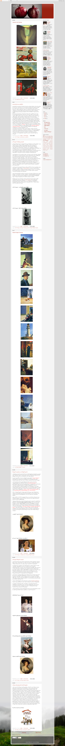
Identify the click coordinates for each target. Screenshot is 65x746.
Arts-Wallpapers (45, 154)
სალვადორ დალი (49, 102)
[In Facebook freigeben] (33, 98)
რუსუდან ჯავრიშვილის (35, 580)
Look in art (46, 128)
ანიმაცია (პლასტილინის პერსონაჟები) (19, 685)
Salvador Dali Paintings (17, 22)
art (15, 99)
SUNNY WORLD (47, 125)
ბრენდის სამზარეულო (47, 131)
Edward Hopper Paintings (17, 232)
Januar (45, 116)
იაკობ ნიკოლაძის (26, 168)
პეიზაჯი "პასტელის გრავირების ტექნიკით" (49, 58)
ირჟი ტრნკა (44, 143)
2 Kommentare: (26, 135)
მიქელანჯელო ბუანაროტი (49, 67)
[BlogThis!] (31, 98)
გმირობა (51, 140)
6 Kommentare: (26, 678)
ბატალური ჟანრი (49, 77)
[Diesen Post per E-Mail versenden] (30, 98)
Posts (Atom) (18, 734)
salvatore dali (18, 99)
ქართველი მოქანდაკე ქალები (18, 141)
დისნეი (44, 141)
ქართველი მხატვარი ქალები (33, 227)
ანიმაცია (17, 729)
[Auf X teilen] (32, 98)
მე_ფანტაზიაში (45, 153)
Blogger (38, 742)
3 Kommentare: (26, 728)
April (45, 115)
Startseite (24, 732)
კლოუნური (46, 130)
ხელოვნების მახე (47, 122)
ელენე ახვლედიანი (50, 141)
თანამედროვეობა (22, 554)
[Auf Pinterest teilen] (34, 98)
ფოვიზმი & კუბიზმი (46, 85)
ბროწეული (22, 99)
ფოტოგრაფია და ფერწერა (17, 104)
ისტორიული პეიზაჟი (50, 143)
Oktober (45, 114)
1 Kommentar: (25, 465)
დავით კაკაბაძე (49, 92)
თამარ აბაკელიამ (28, 179)
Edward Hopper (18, 467)
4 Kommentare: (26, 226)
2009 (45, 118)
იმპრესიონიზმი (49, 41)
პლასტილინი (25, 729)
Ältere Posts (38, 732)
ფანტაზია (28, 729)
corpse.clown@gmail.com (47, 159)
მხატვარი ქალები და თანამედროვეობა (20, 471)
